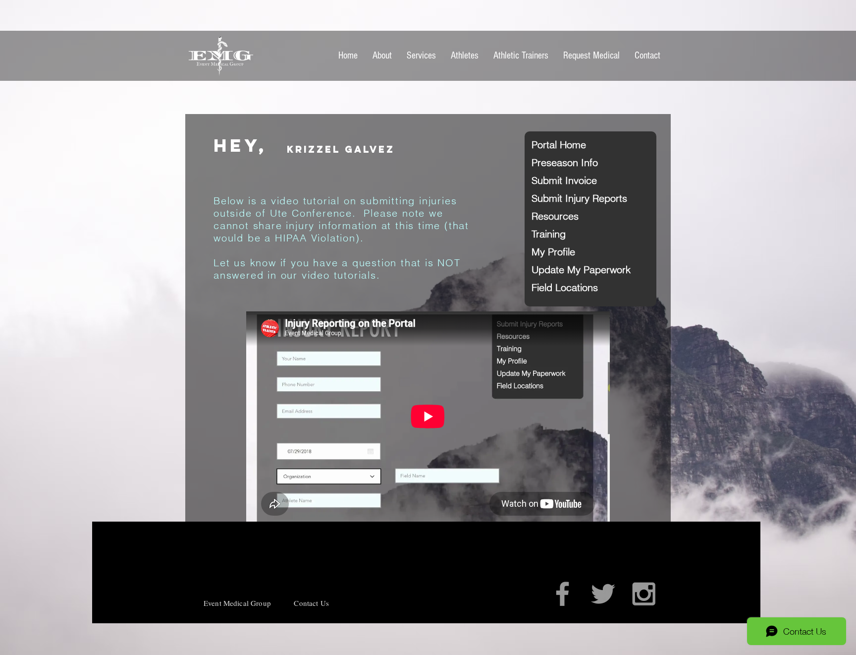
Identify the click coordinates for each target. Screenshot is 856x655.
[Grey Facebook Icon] (562, 594)
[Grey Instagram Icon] (644, 594)
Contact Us (311, 603)
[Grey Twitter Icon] (603, 594)
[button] (567, 145)
